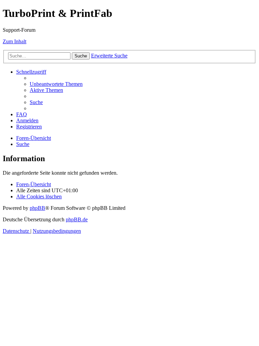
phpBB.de (77, 219)
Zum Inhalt (14, 41)
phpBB (37, 208)
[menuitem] (56, 84)
